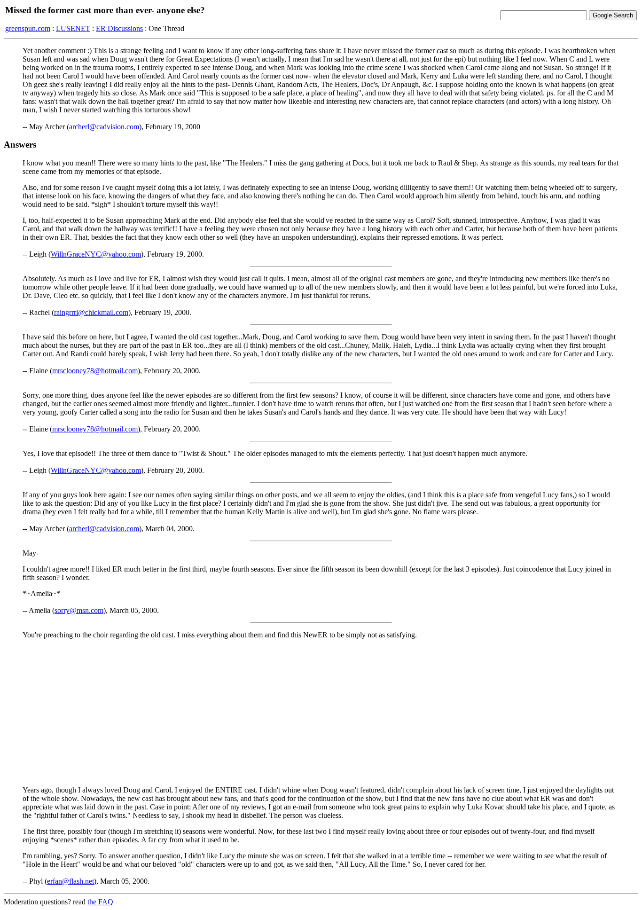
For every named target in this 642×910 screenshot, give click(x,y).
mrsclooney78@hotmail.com (95, 371)
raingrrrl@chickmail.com (91, 312)
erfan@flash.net (70, 881)
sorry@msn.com (79, 610)
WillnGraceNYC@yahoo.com (96, 254)
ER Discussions (119, 28)
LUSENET (73, 28)
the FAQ (100, 902)
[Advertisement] (321, 712)
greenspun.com (27, 28)
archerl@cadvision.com (104, 127)
